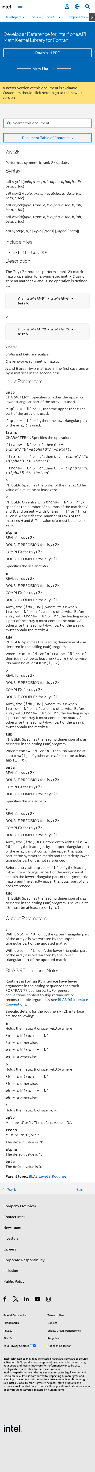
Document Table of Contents (45, 138)
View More (41, 68)
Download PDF (47, 53)
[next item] (92, 17)
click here (41, 93)
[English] (77, 6)
